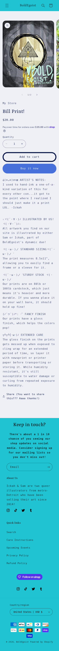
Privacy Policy (18, 555)
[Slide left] (22, 95)
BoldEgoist (22, 642)
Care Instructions (20, 539)
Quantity (8, 137)
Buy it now (29, 168)
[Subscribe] (48, 467)
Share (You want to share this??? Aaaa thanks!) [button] (25, 396)
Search (11, 532)
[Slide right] (36, 95)
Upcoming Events (18, 547)
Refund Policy (17, 563)
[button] (7, 5)
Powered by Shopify (41, 642)
